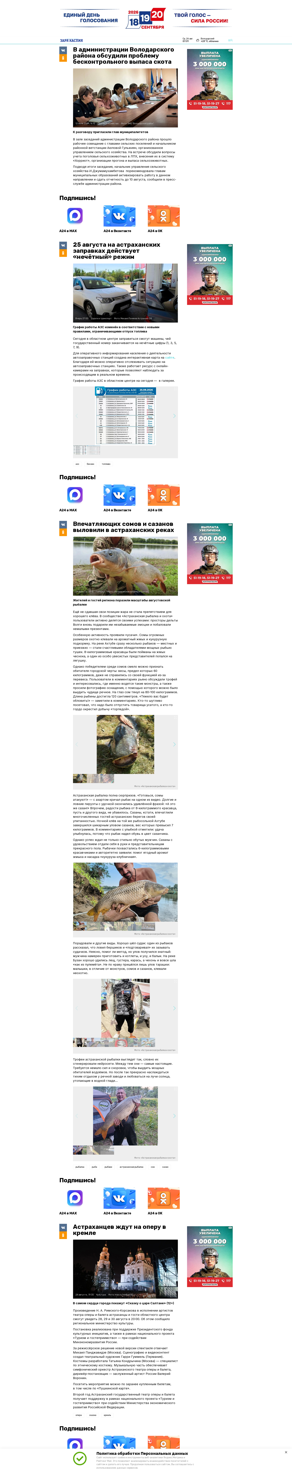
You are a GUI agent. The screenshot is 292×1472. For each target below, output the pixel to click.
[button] (174, 416)
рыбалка (80, 1167)
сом (153, 1167)
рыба (94, 1167)
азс (77, 464)
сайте (169, 357)
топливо (106, 464)
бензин (90, 464)
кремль (107, 1415)
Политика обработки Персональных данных (142, 1453)
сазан (165, 1167)
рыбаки (108, 1167)
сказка (92, 1415)
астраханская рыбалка (131, 1167)
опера (79, 1415)
